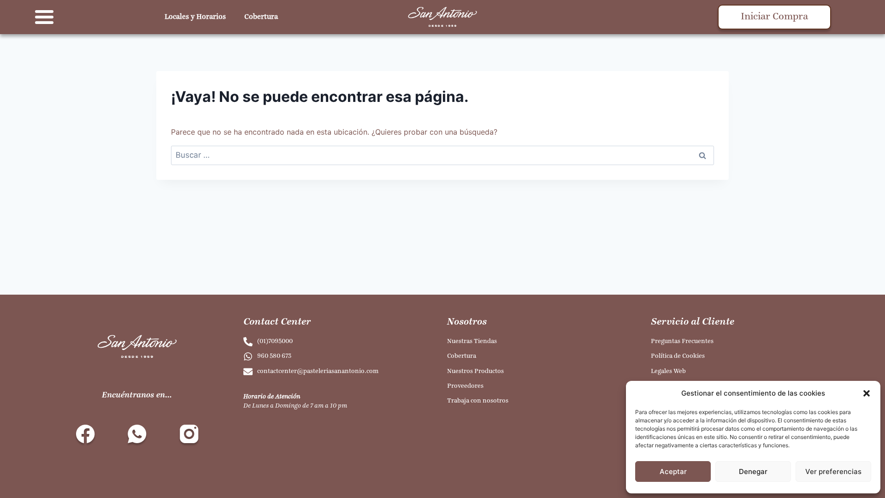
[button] (866, 393)
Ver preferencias (833, 471)
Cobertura (261, 17)
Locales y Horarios (195, 17)
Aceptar (673, 471)
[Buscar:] (442, 155)
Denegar (753, 471)
